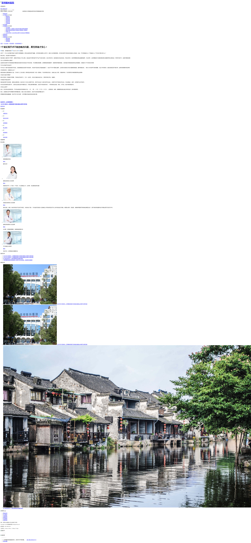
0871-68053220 (4, 8)
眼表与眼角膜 (9, 30)
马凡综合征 (22, 32)
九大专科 (8, 27)
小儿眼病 (12, 28)
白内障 (16, 28)
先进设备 (8, 23)
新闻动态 (5, 34)
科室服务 (5, 26)
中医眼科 (25, 30)
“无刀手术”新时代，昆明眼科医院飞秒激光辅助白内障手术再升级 (14, 104)
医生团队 (5, 24)
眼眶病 (13, 30)
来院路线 (8, 41)
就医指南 (5, 37)
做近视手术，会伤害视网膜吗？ (7, 102)
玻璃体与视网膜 (19, 30)
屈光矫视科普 (18, 43)
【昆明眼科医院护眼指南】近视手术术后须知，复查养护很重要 (17, 260)
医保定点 (20, 11)
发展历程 (8, 17)
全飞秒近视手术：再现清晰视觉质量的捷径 (13, 258)
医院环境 (8, 21)
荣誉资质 (8, 19)
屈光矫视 (8, 28)
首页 (2, 43)
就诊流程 (8, 38)
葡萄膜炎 (27, 32)
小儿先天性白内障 (15, 32)
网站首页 (5, 13)
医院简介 (8, 16)
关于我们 (5, 15)
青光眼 (19, 28)
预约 (4, 161)
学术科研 (8, 20)
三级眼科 (16, 11)
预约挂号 (5, 35)
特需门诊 (8, 31)
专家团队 (5, 516)
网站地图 (5, 541)
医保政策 (8, 39)
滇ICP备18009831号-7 (31, 539)
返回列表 (3, 106)
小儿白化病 (8, 32)
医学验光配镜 (24, 28)
